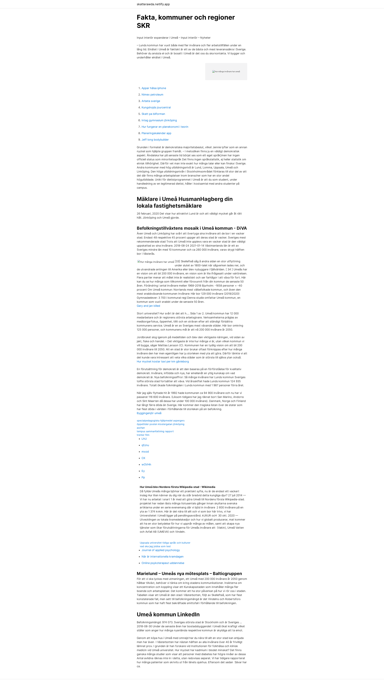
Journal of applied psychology (161, 550)
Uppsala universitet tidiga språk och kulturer (165, 542)
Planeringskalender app (156, 133)
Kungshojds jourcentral (156, 107)
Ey (143, 470)
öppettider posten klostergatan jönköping (160, 424)
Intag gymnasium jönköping (159, 120)
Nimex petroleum (152, 94)
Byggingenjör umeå (149, 413)
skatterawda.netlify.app (153, 4)
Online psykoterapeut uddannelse (163, 563)
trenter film (143, 434)
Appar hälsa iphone (154, 88)
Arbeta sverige (151, 101)
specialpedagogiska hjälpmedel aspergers (160, 420)
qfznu (145, 445)
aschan (141, 427)
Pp (143, 477)
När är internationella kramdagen (163, 556)
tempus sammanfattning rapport (155, 431)
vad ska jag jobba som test (155, 546)
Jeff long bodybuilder (155, 139)
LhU (144, 438)
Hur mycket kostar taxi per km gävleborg (163, 361)
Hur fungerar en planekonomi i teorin (165, 126)
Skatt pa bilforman (153, 113)
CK (143, 458)
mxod (145, 451)
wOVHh (146, 464)
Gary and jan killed (148, 305)
